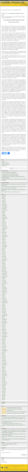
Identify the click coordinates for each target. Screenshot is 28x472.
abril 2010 (3, 380)
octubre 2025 (4, 208)
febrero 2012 (4, 360)
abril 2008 (3, 394)
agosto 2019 (4, 277)
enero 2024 (4, 225)
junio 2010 (3, 378)
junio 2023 (3, 229)
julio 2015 (3, 316)
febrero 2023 (4, 232)
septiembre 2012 (4, 350)
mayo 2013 (4, 342)
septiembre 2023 (4, 228)
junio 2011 (3, 367)
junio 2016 (3, 305)
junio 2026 (3, 198)
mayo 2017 (4, 297)
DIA (23, 465)
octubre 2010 (4, 374)
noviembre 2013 (4, 333)
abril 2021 (3, 253)
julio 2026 (3, 197)
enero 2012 (4, 361)
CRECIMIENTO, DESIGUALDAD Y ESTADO (14, 407)
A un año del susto (10, 410)
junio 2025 (3, 212)
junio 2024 (3, 219)
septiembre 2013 (4, 336)
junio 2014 (3, 325)
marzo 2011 (4, 370)
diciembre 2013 (4, 332)
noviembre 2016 (4, 301)
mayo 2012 (4, 356)
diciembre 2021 (4, 245)
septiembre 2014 (4, 322)
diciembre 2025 (4, 205)
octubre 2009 (4, 384)
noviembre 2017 (4, 290)
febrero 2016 (4, 311)
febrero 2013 (4, 346)
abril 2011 (3, 368)
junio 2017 (3, 295)
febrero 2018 (4, 287)
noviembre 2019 (4, 273)
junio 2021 (3, 250)
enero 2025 (4, 215)
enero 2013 (4, 347)
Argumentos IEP (4, 445)
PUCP (16, 466)
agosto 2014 (4, 323)
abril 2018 (3, 285)
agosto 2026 (4, 195)
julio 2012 (3, 353)
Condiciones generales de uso (22, 466)
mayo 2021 (4, 252)
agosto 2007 (4, 395)
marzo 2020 (4, 267)
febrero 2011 (4, 371)
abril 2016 (3, 308)
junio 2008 (3, 392)
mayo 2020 (4, 264)
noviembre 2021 (4, 246)
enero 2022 (4, 243)
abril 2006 (3, 399)
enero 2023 (4, 233)
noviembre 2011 (4, 363)
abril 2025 (3, 214)
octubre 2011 (4, 364)
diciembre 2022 (4, 235)
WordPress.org (4, 165)
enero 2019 (4, 280)
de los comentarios (6, 164)
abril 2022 (3, 240)
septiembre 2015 (4, 315)
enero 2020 (4, 270)
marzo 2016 (4, 309)
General (7, 16)
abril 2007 (3, 398)
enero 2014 (4, 330)
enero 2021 (4, 257)
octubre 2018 (4, 281)
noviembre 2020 (4, 259)
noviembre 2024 (4, 218)
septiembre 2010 (4, 375)
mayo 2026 (4, 200)
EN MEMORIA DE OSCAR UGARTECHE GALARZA (10, 175)
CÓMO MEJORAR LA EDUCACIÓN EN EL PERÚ (10, 423)
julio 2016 (3, 304)
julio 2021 (3, 249)
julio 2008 (3, 391)
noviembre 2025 (4, 207)
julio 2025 (3, 211)
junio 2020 (3, 263)
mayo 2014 (4, 326)
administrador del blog (25, 469)
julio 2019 (3, 278)
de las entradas (5, 162)
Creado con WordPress (12, 469)
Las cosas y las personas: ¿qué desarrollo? (9, 172)
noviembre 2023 (4, 226)
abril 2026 (3, 201)
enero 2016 (4, 312)
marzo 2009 (4, 388)
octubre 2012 (4, 349)
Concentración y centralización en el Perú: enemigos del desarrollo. (15, 186)
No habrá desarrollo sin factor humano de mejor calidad (15, 413)
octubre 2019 (4, 274)
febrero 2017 (4, 298)
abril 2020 (3, 266)
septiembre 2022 (4, 236)
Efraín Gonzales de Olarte (18, 16)
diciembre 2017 (4, 288)
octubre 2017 (4, 291)
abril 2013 (3, 343)
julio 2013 (3, 339)
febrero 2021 (4, 256)
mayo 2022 (4, 239)
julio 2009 (3, 385)
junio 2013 (3, 340)
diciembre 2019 (4, 271)
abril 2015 (3, 318)
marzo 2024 (4, 222)
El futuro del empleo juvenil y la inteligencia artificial (10, 173)
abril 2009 (3, 387)
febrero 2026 (4, 204)
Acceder (3, 161)
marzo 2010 (4, 381)
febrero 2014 (4, 329)
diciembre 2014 (4, 319)
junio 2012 (3, 354)
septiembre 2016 (4, 302)
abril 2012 (3, 357)
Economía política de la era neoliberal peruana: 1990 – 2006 (11, 417)
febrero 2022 (4, 242)
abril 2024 (3, 221)
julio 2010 (3, 377)
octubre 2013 (4, 335)
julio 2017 (3, 294)
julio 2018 (3, 284)
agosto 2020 (4, 260)
